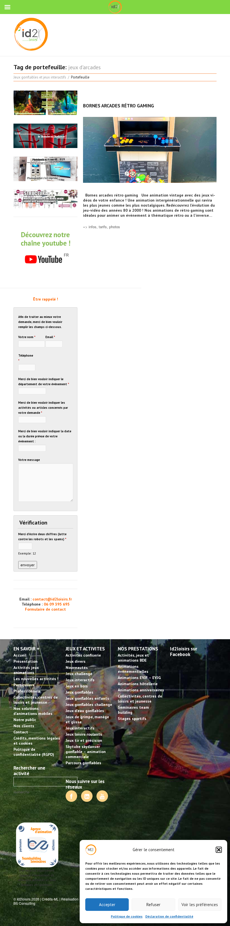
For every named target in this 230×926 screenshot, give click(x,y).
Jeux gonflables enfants (87, 698)
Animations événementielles (133, 669)
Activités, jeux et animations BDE (133, 658)
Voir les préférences (199, 904)
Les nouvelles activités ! (35, 678)
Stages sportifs (132, 718)
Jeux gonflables (79, 692)
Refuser (153, 904)
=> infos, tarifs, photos (101, 227)
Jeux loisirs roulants (84, 734)
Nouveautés (77, 667)
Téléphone (25, 358)
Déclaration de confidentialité (169, 916)
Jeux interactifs (80, 679)
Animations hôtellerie (138, 683)
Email (50, 337)
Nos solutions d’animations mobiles (32, 711)
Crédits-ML (50, 899)
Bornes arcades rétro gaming (118, 106)
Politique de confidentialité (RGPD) (33, 752)
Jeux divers (76, 661)
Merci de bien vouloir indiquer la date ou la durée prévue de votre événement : (44, 436)
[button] (219, 850)
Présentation (25, 661)
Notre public (24, 719)
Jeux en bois (77, 686)
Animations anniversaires (141, 689)
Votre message (29, 460)
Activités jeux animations (26, 670)
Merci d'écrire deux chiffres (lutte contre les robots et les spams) (42, 536)
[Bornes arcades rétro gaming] (150, 150)
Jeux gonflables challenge (89, 704)
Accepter (107, 904)
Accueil (19, 655)
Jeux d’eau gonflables (85, 710)
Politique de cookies (126, 916)
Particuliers (23, 684)
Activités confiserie (83, 655)
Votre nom (26, 337)
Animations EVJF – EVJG (139, 677)
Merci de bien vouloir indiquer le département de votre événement (43, 381)
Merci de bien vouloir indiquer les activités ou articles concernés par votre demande (43, 408)
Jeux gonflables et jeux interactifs (39, 77)
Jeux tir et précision (84, 740)
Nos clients (23, 725)
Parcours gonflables (83, 762)
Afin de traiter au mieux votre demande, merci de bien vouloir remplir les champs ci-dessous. (40, 322)
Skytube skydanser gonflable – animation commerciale (86, 751)
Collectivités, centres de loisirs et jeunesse (35, 700)
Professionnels (26, 691)
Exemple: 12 (27, 553)
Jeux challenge (79, 673)
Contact (20, 732)
